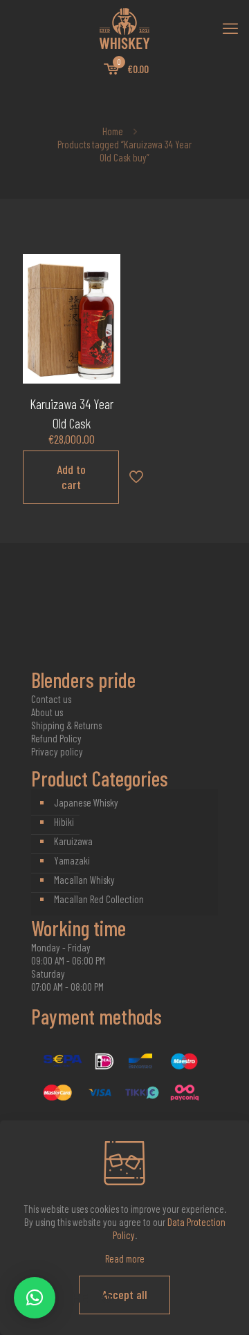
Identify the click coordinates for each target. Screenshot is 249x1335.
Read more (125, 1258)
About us (47, 712)
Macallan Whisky (84, 879)
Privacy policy (57, 751)
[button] (34, 1297)
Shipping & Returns (66, 725)
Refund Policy (56, 738)
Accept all (124, 1294)
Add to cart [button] (71, 477)
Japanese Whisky (86, 802)
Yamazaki (72, 860)
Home (112, 131)
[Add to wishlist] (104, 310)
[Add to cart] (104, 270)
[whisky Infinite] (124, 27)
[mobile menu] (230, 27)
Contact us (51, 699)
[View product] (104, 290)
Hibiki (64, 821)
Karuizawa (73, 841)
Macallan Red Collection (99, 899)
